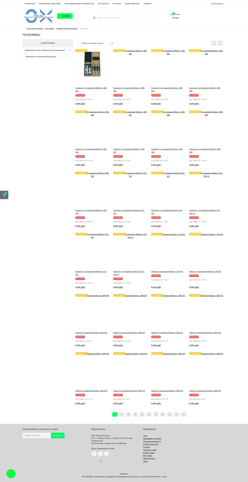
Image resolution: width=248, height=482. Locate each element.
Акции (145, 461)
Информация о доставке (50, 4)
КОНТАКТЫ (117, 4)
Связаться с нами (149, 450)
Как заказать (103, 4)
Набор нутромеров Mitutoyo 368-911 (167, 333)
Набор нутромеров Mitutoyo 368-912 (205, 333)
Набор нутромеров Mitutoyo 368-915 (167, 391)
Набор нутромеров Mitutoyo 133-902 (205, 271)
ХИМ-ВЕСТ (124, 474)
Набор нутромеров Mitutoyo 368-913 (91, 391)
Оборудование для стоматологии (79, 4)
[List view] (213, 43)
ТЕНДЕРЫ (147, 4)
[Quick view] (107, 51)
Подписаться (58, 435)
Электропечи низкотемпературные (40, 57)
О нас (145, 436)
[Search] (94, 17)
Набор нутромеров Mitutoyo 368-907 (129, 333)
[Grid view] (220, 43)
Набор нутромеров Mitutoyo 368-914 (129, 391)
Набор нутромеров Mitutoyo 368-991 (205, 391)
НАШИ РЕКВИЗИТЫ (132, 4)
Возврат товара (149, 453)
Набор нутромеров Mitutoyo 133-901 (167, 271)
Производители (149, 458)
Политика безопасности (152, 441)
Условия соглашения (150, 444)
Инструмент (49, 28)
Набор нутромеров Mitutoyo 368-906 (91, 333)
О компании (30, 4)
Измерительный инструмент (67, 28)
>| (183, 414)
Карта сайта (147, 456)
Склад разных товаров (35, 28)
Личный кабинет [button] (217, 4)
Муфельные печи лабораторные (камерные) (45, 50)
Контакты (146, 447)
